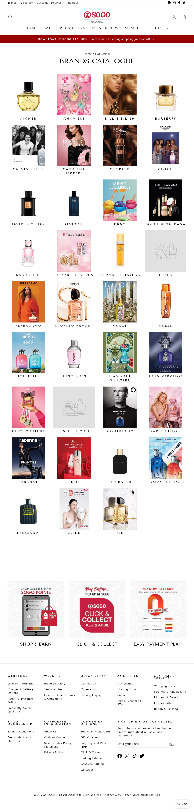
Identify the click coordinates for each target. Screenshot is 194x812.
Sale (49, 28)
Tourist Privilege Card (95, 731)
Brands (12, 2)
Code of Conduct (55, 737)
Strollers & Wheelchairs (170, 691)
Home (32, 28)
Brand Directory (54, 683)
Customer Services (49, 2)
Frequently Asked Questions (19, 709)
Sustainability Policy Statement (57, 745)
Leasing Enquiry (91, 695)
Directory (26, 2)
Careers (86, 689)
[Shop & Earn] (36, 610)
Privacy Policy (53, 752)
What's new (105, 28)
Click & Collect (91, 752)
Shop (159, 28)
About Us (50, 731)
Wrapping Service (166, 686)
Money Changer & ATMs (129, 702)
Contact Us (88, 683)
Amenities (72, 2)
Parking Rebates (91, 758)
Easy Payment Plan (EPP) (93, 745)
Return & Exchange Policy (20, 700)
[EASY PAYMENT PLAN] (158, 610)
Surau (121, 695)
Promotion (73, 28)
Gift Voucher (89, 737)
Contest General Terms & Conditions (59, 697)
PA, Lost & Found (166, 697)
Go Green (87, 769)
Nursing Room (127, 689)
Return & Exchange (166, 709)
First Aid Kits (163, 703)
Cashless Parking (92, 764)
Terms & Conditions (21, 731)
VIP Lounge (125, 683)
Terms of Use (53, 689)
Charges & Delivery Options (20, 691)
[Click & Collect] (97, 610)
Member (134, 28)
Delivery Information (21, 683)
